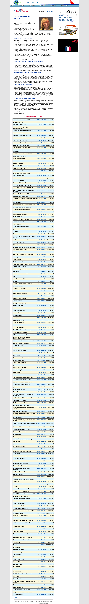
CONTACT (42, 5)
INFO (11, 5)
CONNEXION (64, 5)
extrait (38, 119)
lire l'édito (43, 119)
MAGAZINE (21, 5)
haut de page (17, 597)
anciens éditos (50, 11)
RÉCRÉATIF (53, 5)
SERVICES (32, 5)
